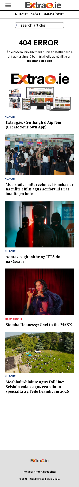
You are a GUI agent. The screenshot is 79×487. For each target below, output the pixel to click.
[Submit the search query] (17, 25)
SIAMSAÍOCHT (54, 14)
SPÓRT (36, 14)
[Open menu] (8, 5)
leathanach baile (39, 61)
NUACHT (21, 14)
